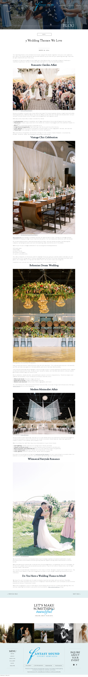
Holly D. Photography (26, 110)
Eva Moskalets (25, 556)
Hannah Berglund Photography (29, 234)
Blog (44, 34)
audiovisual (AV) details (42, 454)
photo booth (16, 386)
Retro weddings (17, 237)
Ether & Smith (24, 435)
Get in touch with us (54, 587)
